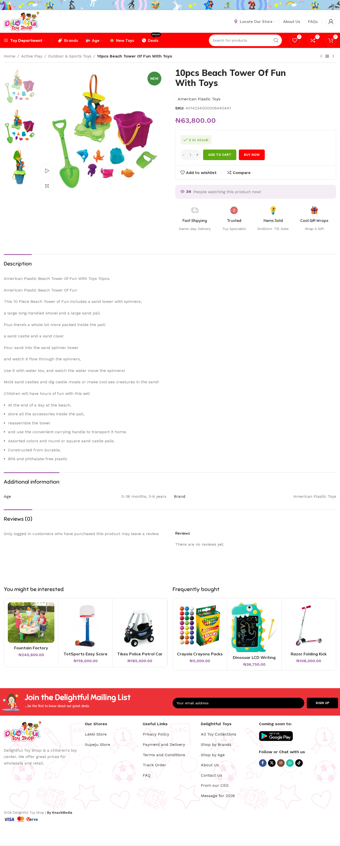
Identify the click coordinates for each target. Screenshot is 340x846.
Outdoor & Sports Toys (69, 56)
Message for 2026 (218, 795)
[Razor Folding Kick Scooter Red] (308, 625)
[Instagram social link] (281, 763)
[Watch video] (47, 170)
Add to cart (219, 155)
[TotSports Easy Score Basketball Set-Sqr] (85, 625)
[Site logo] (21, 21)
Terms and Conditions (164, 754)
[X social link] (272, 763)
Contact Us (211, 775)
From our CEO (215, 785)
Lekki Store (96, 734)
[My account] (331, 21)
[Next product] (333, 56)
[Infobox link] (314, 218)
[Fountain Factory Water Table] (31, 622)
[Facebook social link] (263, 763)
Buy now (252, 155)
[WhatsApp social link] (290, 763)
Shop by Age (213, 754)
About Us (210, 765)
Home (9, 56)
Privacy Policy (156, 734)
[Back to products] (327, 56)
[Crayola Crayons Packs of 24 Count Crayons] (200, 625)
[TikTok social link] (299, 763)
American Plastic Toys (199, 99)
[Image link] (23, 730)
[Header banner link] (170, 5)
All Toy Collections (218, 734)
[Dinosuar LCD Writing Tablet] (254, 627)
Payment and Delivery (164, 744)
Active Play (31, 56)
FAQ (146, 775)
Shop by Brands (216, 744)
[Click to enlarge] (47, 186)
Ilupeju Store (97, 744)
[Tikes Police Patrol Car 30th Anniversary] (140, 625)
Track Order (154, 765)
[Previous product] (321, 56)
